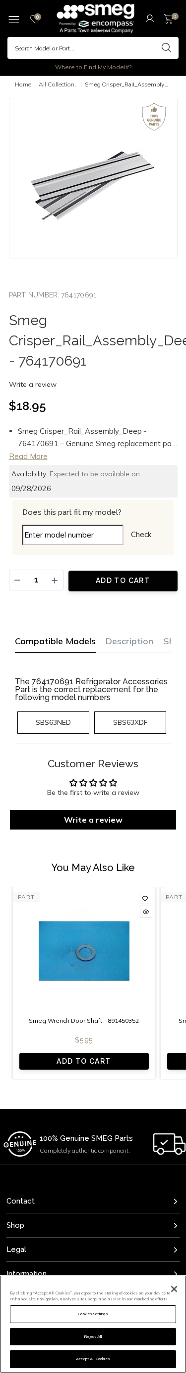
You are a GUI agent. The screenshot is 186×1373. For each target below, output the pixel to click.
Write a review (33, 384)
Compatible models (55, 641)
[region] (93, 1324)
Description (129, 641)
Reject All (93, 1336)
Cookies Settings (93, 1313)
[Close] (174, 1289)
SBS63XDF (130, 722)
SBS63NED (53, 722)
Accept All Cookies (93, 1358)
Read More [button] (28, 456)
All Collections (58, 84)
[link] (146, 898)
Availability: (29, 473)
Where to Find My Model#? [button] (93, 67)
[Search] (166, 48)
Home (23, 84)
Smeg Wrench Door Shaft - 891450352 (84, 1020)
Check (141, 534)
